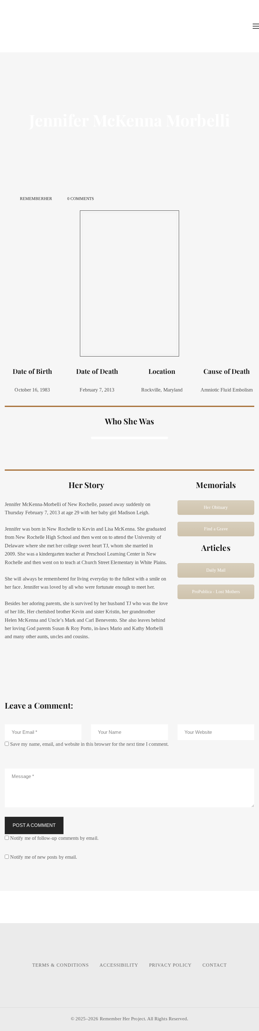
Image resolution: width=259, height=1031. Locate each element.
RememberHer (36, 198)
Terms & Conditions (60, 965)
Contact (214, 965)
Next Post (187, 907)
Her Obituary (216, 507)
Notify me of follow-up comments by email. (54, 838)
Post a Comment (34, 825)
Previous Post (62, 907)
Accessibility (118, 965)
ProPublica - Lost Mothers (216, 591)
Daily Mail (216, 570)
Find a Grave (216, 529)
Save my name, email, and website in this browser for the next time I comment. (89, 744)
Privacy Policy (170, 965)
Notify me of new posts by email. (43, 857)
